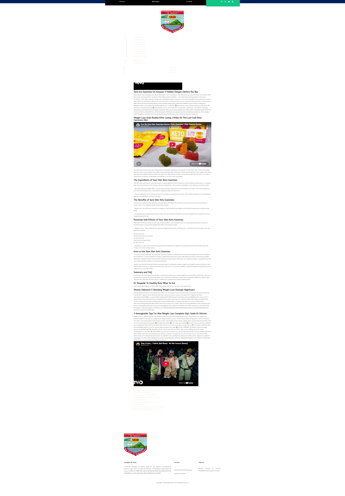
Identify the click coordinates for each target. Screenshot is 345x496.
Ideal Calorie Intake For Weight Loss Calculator (148, 397)
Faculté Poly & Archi (139, 54)
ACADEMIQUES (173, 35)
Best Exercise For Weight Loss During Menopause (149, 406)
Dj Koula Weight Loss (141, 399)
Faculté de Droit (139, 42)
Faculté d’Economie (139, 44)
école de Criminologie (140, 56)
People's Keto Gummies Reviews (144, 388)
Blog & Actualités (173, 69)
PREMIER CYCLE (138, 37)
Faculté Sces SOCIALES (140, 51)
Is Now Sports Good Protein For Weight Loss (147, 390)
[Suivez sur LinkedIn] (211, 474)
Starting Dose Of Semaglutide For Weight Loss (148, 409)
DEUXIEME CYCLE (138, 60)
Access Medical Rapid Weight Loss (145, 402)
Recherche (173, 67)
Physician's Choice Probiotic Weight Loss (146, 395)
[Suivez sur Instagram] (232, 1)
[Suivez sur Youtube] (228, 1)
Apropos (173, 72)
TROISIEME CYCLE (138, 63)
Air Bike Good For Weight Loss (143, 392)
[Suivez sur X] (225, 1)
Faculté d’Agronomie (140, 40)
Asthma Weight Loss (141, 404)
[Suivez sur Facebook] (221, 1)
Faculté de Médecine (140, 47)
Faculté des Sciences (140, 49)
